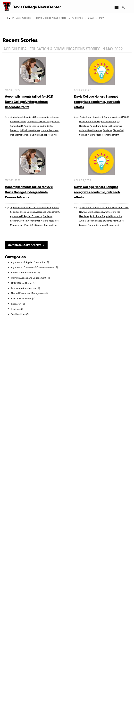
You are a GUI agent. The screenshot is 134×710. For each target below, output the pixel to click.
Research (14, 130)
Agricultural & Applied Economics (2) (30, 262)
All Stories (77, 17)
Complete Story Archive (25, 245)
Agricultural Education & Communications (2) (34, 267)
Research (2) (18, 303)
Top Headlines (50, 134)
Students (47, 125)
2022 (91, 17)
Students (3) (18, 309)
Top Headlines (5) (20, 314)
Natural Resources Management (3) (30, 293)
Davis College (23, 17)
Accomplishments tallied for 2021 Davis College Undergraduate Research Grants (29, 101)
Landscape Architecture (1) (25, 288)
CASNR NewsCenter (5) (23, 283)
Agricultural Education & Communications (30, 116)
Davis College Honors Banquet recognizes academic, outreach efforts (97, 101)
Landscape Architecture (104, 121)
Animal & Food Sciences (90, 130)
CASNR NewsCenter (30, 130)
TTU (7, 17)
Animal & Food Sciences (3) (25, 272)
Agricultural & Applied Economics (26, 125)
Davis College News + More (51, 17)
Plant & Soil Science (33, 134)
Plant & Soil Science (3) (23, 298)
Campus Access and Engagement (43, 121)
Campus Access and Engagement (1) (30, 277)
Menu (116, 5)
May (101, 17)
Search (123, 5)
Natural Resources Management (103, 134)
